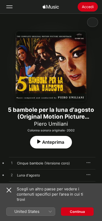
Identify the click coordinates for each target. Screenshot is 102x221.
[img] (51, 6)
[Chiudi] (9, 190)
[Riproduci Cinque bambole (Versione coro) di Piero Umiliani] (12, 163)
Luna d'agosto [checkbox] (28, 175)
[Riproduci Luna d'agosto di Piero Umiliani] (12, 175)
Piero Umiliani (51, 124)
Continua (77, 211)
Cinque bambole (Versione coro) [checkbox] (43, 163)
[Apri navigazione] (9, 7)
